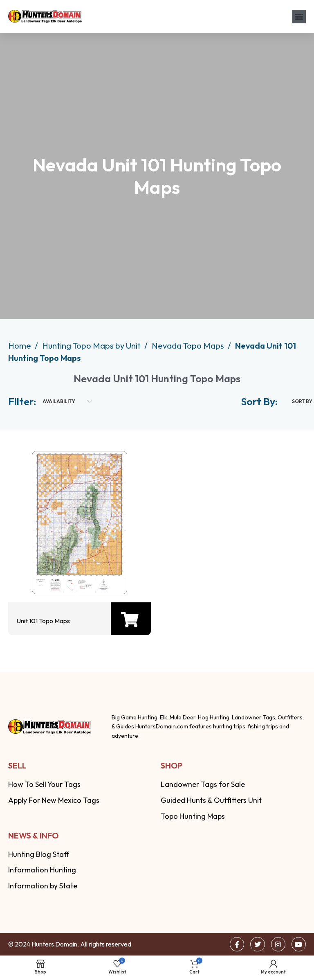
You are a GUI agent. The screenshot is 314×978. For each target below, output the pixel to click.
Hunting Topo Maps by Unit (92, 345)
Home (20, 345)
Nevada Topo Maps (189, 345)
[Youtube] (299, 944)
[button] (299, 16)
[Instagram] (278, 944)
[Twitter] (257, 944)
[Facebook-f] (237, 944)
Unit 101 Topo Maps (43, 621)
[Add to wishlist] (77, 569)
